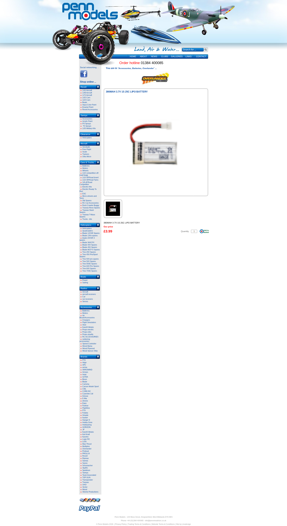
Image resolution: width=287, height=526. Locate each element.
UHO (84, 485)
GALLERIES (177, 56)
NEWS (154, 56)
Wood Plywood (88, 348)
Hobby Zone (87, 422)
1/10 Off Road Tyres (90, 180)
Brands (84, 357)
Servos (85, 301)
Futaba (85, 413)
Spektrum (86, 470)
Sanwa (85, 461)
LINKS (188, 56)
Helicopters (87, 138)
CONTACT (201, 56)
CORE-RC (86, 391)
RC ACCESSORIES (90, 337)
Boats (84, 102)
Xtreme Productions (90, 492)
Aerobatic (86, 147)
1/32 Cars (86, 98)
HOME (133, 56)
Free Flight (86, 149)
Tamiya (84, 115)
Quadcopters (87, 231)
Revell (83, 87)
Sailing (85, 283)
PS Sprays (86, 124)
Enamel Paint (87, 107)
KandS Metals (88, 327)
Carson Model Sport (90, 386)
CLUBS (164, 56)
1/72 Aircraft (87, 95)
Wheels (85, 171)
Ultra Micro (86, 157)
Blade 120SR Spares (91, 233)
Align (84, 362)
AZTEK (85, 377)
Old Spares (86, 201)
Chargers (86, 320)
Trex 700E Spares (89, 271)
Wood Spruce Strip (90, 351)
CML (84, 389)
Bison (84, 379)
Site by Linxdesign (183, 524)
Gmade (85, 415)
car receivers (87, 299)
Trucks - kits (87, 219)
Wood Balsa (87, 346)
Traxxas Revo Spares (91, 208)
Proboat (85, 451)
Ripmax (85, 458)
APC (84, 365)
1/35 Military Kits (89, 128)
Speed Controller (89, 344)
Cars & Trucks (87, 162)
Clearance (85, 134)
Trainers (85, 154)
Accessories (87, 119)
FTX (84, 360)
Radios (84, 288)
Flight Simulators (89, 322)
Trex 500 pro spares (90, 259)
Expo (84, 403)
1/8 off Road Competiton (86, 183)
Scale (84, 152)
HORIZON (86, 427)
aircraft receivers (89, 294)
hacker (85, 418)
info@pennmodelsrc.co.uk (155, 521)
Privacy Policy (120, 524)
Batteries (86, 166)
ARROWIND (87, 370)
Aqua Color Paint (89, 105)
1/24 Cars (86, 100)
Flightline (86, 408)
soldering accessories (85, 340)
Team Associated (89, 475)
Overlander (86, 449)
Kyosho (85, 437)
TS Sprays (86, 126)
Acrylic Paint (87, 121)
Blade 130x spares (90, 236)
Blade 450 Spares (89, 247)
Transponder (87, 480)
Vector (84, 487)
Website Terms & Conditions (163, 524)
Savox (84, 463)
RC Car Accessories (90, 203)
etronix (85, 401)
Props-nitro (86, 332)
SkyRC (85, 468)
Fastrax (85, 406)
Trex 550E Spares (89, 264)
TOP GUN (86, 477)
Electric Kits (87, 187)
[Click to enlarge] (113, 209)
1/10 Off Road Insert (90, 177)
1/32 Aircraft (87, 90)
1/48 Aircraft (87, 93)
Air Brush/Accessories (87, 316)
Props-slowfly (87, 334)
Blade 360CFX (88, 242)
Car (83, 297)
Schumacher (87, 465)
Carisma (85, 384)
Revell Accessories (90, 110)
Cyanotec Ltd (87, 394)
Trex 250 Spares (89, 252)
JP (83, 430)
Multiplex (86, 446)
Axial (84, 374)
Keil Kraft (86, 434)
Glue (84, 325)
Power (85, 280)
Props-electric (88, 330)
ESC (84, 194)
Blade (84, 382)
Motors (85, 168)
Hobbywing (87, 425)
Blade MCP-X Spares (91, 250)
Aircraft (84, 143)
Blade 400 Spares (89, 245)
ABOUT (143, 56)
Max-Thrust (86, 444)
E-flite (84, 398)
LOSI (84, 442)
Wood (84, 489)
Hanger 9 (86, 420)
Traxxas (85, 482)
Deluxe (85, 396)
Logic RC (86, 439)
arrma (84, 367)
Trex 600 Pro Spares (90, 266)
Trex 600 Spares (89, 268)
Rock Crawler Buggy (90, 205)
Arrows (85, 372)
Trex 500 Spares (89, 261)
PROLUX (86, 454)
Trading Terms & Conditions (139, 524)
